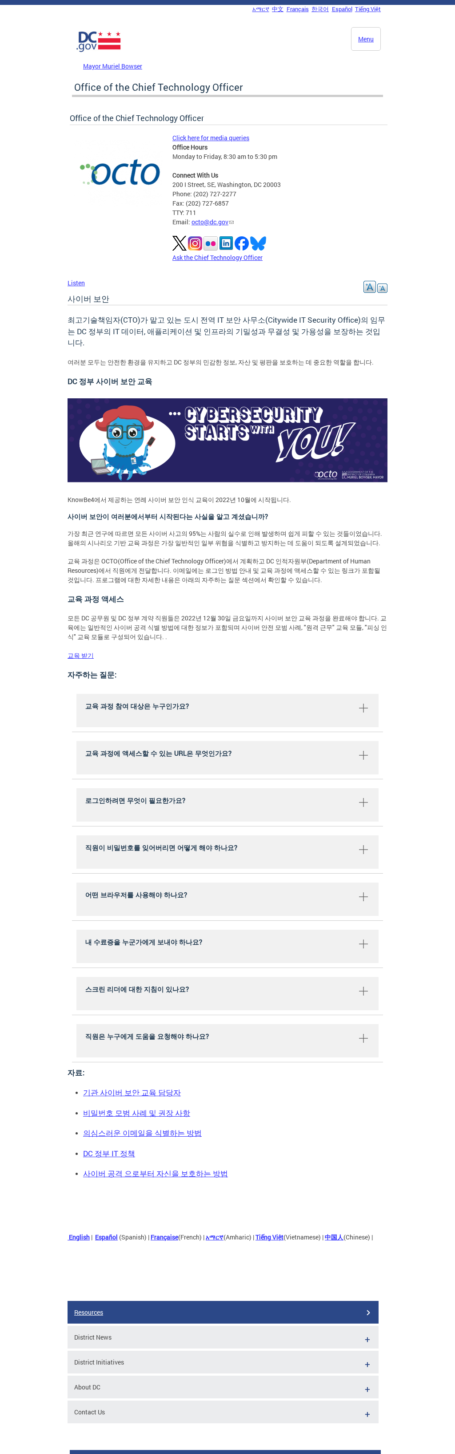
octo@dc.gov (210, 222)
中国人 (334, 1237)
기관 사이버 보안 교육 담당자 (132, 1092)
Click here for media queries (210, 138)
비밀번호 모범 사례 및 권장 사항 (136, 1113)
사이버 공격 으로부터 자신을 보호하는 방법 (155, 1173)
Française (164, 1237)
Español (342, 9)
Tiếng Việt (368, 9)
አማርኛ (260, 9)
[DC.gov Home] (98, 50)
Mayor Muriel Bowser (112, 66)
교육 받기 (81, 655)
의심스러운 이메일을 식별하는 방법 (142, 1133)
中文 (277, 9)
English (79, 1237)
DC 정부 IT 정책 (109, 1153)
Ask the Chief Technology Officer (217, 257)
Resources (88, 1312)
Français (298, 9)
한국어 (320, 9)
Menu (366, 39)
